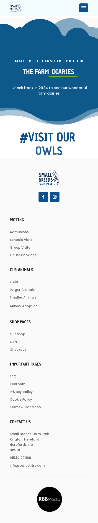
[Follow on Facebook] (43, 197)
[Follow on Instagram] (54, 197)
